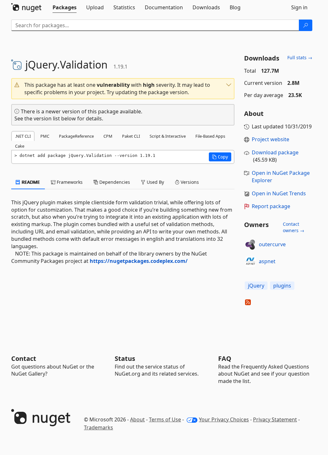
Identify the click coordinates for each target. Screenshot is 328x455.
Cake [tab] (19, 146)
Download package (275, 152)
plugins (282, 285)
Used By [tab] (154, 182)
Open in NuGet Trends (279, 193)
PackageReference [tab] (76, 136)
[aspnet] (250, 261)
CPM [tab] (107, 136)
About (137, 419)
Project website (270, 139)
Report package (271, 206)
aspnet (267, 261)
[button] (123, 88)
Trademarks (98, 427)
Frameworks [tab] (69, 182)
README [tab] (30, 182)
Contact (23, 358)
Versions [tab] (189, 182)
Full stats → (299, 57)
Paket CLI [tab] (131, 136)
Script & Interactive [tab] (168, 136)
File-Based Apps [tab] (210, 136)
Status (125, 358)
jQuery (256, 285)
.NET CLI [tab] (23, 136)
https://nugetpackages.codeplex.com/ (139, 260)
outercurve (272, 244)
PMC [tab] (44, 136)
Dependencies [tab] (114, 182)
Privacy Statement (275, 419)
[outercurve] (250, 244)
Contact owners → (293, 227)
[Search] (305, 25)
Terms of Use (165, 419)
